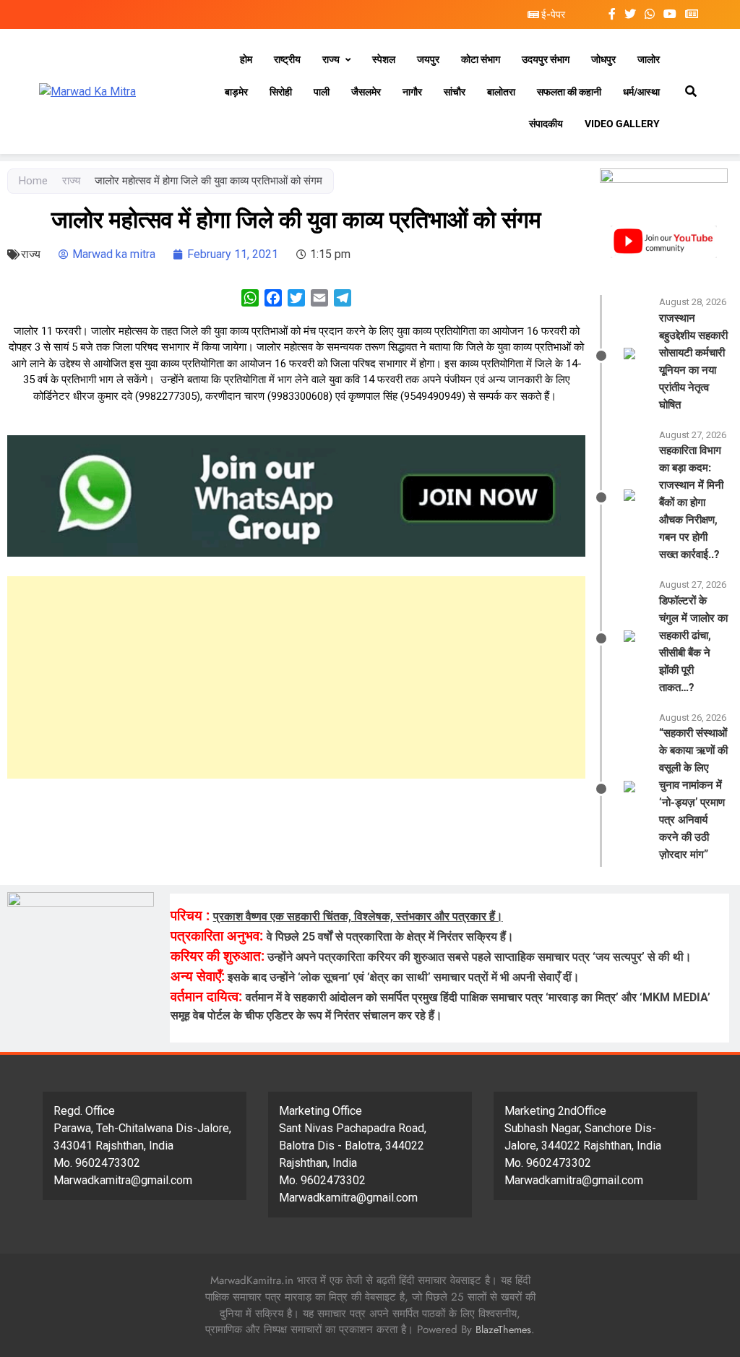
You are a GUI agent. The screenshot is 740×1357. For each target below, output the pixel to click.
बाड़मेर (236, 92)
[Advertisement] (296, 677)
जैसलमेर (366, 92)
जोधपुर (603, 59)
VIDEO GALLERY (622, 123)
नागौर (412, 92)
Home (33, 180)
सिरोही (281, 92)
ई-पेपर (552, 14)
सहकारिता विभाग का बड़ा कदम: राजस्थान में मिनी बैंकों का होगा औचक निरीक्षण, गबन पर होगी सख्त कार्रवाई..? (691, 502)
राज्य (331, 59)
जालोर (648, 59)
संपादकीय (546, 123)
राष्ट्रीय (287, 59)
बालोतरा (501, 92)
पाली (322, 92)
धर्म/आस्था (641, 92)
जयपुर (428, 59)
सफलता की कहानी (569, 92)
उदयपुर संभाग (545, 59)
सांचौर (454, 92)
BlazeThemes (503, 1329)
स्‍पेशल (383, 59)
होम (246, 59)
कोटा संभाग (480, 59)
